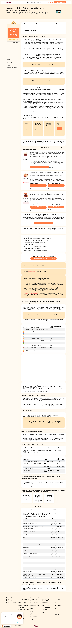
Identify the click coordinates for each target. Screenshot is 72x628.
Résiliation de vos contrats (23, 605)
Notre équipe (57, 600)
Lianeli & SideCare (45, 605)
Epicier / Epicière (26, 550)
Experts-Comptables (46, 596)
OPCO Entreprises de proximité (28, 468)
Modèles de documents (34, 597)
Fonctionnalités (26, 2)
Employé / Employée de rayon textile (29, 568)
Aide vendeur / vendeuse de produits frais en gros (32, 544)
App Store (56, 612)
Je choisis (12, 622)
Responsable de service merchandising (30, 540)
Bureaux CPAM (33, 608)
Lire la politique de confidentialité (7, 619)
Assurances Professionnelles (11, 602)
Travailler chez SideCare (59, 603)
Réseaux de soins (33, 614)
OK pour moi (19, 622)
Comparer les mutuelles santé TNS (56, 185)
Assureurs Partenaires (46, 597)
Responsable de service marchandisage (30, 523)
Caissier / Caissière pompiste (28, 571)
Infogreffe (48, 130)
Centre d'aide (57, 597)
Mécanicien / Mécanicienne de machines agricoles (32, 563)
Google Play (57, 614)
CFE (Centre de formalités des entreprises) (36, 103)
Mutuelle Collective (9, 596)
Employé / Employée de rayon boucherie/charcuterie (32, 564)
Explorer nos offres (21, 596)
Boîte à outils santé (33, 616)
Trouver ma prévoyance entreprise (38, 206)
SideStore (8, 605)
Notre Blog (32, 596)
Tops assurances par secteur (35, 613)
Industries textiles (34, 350)
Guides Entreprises (33, 599)
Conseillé (26, 161)
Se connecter (50, 2)
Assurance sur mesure (22, 600)
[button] (6, 626)
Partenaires (33, 2)
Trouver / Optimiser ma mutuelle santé (38, 185)
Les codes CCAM (33, 610)
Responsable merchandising (28, 528)
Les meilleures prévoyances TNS (55, 206)
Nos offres (19, 2)
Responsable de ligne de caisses (29, 531)
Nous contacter (57, 599)
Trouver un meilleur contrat (60, 2)
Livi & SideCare (45, 603)
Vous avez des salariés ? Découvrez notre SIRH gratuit (13, 35)
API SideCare (44, 609)
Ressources (39, 2)
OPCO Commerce (26, 470)
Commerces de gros (34, 333)
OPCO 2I (24, 466)
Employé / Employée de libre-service (29, 559)
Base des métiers (33, 603)
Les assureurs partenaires (35, 605)
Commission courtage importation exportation (39, 329)
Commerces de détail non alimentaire (37, 338)
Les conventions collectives (35, 600)
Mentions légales (58, 605)
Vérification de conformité (23, 603)
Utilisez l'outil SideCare (60, 128)
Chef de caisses (26, 547)
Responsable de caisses (27, 534)
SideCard (8, 603)
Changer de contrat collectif (23, 599)
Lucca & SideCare (45, 600)
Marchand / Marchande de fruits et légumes (30, 520)
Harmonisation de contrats (23, 602)
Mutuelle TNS (8, 599)
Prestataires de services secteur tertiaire (38, 342)
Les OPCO (32, 611)
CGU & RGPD (57, 607)
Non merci (4, 622)
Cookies (56, 608)
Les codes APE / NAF (34, 602)
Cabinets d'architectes (35, 331)
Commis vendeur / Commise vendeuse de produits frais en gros (34, 556)
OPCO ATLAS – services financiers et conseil (31, 461)
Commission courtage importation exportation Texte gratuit (36, 391)
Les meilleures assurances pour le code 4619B (13, 30)
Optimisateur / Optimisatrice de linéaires (30, 553)
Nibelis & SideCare (45, 602)
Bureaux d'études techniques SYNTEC (37, 340)
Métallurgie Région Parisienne (36, 345)
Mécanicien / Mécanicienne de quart (29, 577)
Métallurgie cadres (34, 336)
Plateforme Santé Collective (23, 609)
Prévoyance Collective (10, 597)
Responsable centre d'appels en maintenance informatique (33, 526)
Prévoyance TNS (9, 600)
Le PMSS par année (33, 607)
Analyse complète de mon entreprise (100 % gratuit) (44, 258)
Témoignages (57, 602)
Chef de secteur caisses (27, 537)
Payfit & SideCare (45, 599)
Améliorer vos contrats (22, 597)
